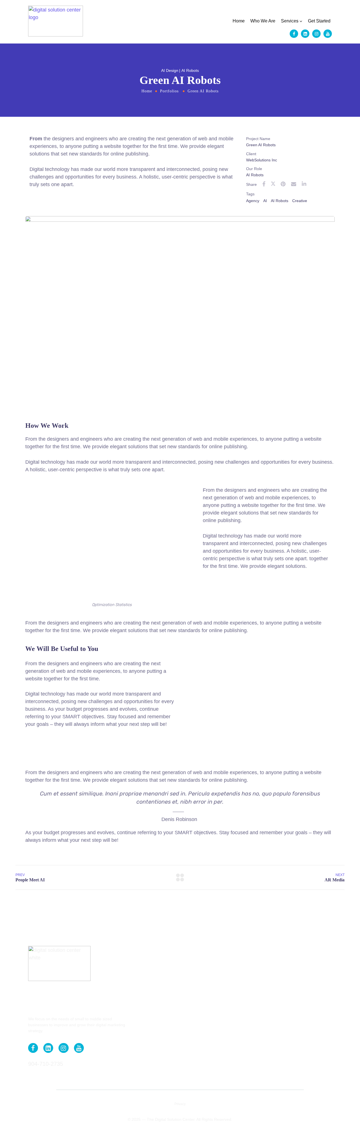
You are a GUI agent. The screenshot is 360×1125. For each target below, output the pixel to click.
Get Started (319, 21)
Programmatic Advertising (155, 1043)
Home (239, 21)
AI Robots (279, 200)
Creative (299, 200)
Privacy (180, 1104)
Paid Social (142, 1027)
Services (289, 21)
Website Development (152, 1076)
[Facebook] (294, 33)
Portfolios (169, 91)
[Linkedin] (305, 33)
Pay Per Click (144, 1035)
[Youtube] (327, 33)
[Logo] (55, 21)
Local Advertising (147, 1018)
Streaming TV (144, 1060)
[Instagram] (316, 33)
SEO (135, 1051)
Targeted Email (145, 1068)
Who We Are (262, 21)
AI (265, 200)
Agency (252, 200)
